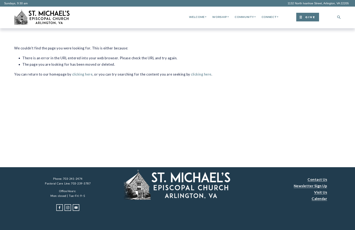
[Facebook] (59, 207)
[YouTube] (76, 207)
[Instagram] (68, 207)
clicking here (82, 74)
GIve (310, 17)
